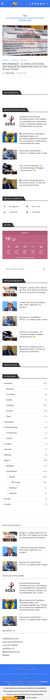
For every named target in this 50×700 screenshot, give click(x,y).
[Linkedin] (38, 3)
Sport (27, 416)
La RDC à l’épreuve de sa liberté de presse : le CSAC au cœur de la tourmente (32, 349)
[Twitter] (33, 3)
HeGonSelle (9, 73)
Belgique (27, 466)
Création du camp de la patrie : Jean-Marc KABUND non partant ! (32, 304)
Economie (15, 60)
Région (25, 460)
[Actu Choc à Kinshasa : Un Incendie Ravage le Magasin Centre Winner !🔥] (9, 336)
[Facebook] (30, 3)
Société (27, 411)
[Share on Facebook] (22, 77)
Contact (25, 678)
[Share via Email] (30, 77)
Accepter (19, 698)
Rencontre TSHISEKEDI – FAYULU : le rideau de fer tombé (33, 318)
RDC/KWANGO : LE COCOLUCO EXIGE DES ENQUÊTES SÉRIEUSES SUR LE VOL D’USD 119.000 (24, 67)
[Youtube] (41, 3)
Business (27, 389)
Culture (27, 438)
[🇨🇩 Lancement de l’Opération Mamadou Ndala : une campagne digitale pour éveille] (9, 137)
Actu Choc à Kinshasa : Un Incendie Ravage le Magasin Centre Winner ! (31, 334)
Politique (27, 405)
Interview (25, 449)
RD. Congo (24, 60)
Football (25, 444)
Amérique (28, 488)
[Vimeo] (44, 3)
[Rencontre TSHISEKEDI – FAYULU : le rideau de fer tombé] (9, 321)
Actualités (5, 60)
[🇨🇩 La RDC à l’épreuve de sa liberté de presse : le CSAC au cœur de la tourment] (9, 350)
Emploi (27, 400)
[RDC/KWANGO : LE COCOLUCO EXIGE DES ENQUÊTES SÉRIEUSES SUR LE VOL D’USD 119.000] (25, 40)
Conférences (27, 433)
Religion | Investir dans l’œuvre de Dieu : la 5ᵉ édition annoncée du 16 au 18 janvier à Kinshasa (33, 290)
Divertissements (25, 427)
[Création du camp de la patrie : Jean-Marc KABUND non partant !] (9, 306)
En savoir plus (31, 697)
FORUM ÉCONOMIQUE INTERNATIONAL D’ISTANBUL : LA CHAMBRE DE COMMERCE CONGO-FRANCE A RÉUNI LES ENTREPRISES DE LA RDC (33, 121)
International (27, 471)
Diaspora (28, 493)
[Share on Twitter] (25, 77)
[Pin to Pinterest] (28, 77)
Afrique (28, 477)
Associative (25, 422)
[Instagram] (35, 3)
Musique (25, 455)
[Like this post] (19, 77)
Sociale (25, 499)
